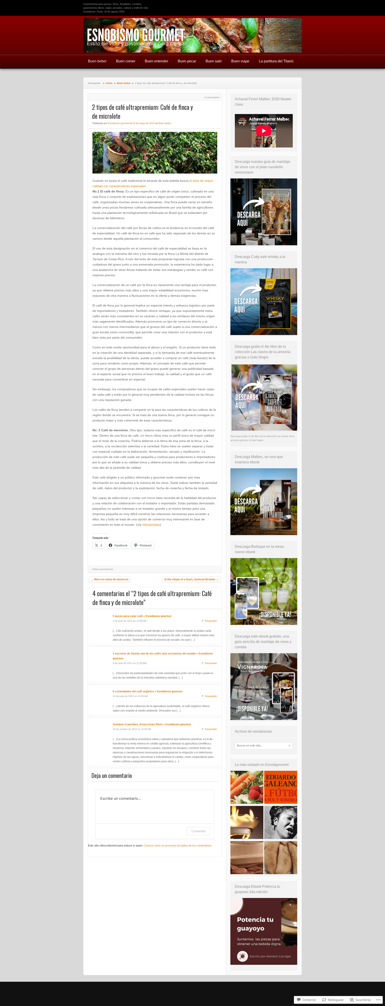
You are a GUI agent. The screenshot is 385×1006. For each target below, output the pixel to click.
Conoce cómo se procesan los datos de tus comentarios (177, 845)
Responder (211, 621)
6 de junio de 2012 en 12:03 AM (129, 663)
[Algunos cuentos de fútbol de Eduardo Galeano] (280, 788)
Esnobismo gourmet (118, 123)
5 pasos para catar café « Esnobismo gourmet (142, 616)
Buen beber (97, 61)
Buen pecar (187, 61)
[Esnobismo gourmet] (192, 35)
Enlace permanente (102, 569)
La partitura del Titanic (276, 61)
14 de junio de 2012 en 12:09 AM (130, 696)
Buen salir (214, 61)
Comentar (198, 831)
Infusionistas (151, 524)
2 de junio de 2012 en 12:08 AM (129, 621)
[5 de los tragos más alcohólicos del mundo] (246, 823)
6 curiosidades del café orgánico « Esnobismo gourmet (147, 691)
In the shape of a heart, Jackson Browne (191, 579)
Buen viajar (240, 61)
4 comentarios (211, 97)
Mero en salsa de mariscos (110, 579)
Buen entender (156, 61)
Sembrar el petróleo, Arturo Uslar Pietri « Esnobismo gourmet (152, 724)
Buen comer (125, 61)
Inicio (109, 83)
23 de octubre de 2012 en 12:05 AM (132, 729)
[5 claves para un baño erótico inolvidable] (246, 858)
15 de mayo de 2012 (144, 123)
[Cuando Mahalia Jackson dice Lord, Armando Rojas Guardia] (280, 823)
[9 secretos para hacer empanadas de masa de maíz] (280, 858)
